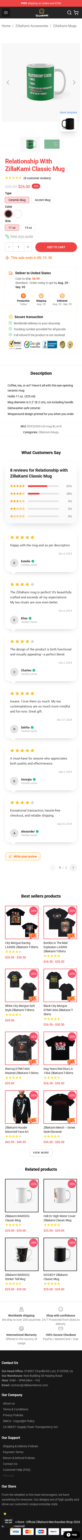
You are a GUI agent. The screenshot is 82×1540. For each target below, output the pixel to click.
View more (41, 1152)
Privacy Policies (13, 1415)
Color (8, 206)
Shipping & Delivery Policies (20, 1446)
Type (8, 193)
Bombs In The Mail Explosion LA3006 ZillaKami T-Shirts (55, 947)
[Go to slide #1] (30, 144)
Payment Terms (13, 1452)
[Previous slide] (8, 82)
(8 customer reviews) (37, 178)
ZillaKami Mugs (65, 26)
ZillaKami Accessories (31, 26)
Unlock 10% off (8, 1521)
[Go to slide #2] (52, 144)
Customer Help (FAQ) (16, 1469)
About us (9, 1403)
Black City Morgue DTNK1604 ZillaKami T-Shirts (58, 1010)
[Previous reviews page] (53, 867)
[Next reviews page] (73, 867)
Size (8, 221)
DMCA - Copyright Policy (18, 1421)
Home (6, 26)
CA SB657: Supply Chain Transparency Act (30, 1427)
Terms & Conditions (15, 1409)
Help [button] (74, 1534)
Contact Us (10, 1464)
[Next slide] (73, 82)
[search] (69, 12)
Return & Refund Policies (19, 1458)
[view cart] (76, 12)
